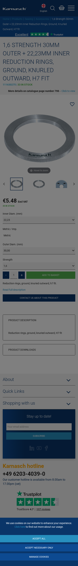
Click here (20, 526)
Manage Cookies (39, 556)
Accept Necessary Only (39, 547)
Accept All (39, 538)
